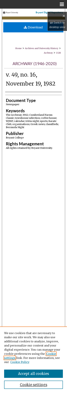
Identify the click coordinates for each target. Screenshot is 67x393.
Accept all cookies (33, 373)
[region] (33, 360)
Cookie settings (33, 384)
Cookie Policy (19, 362)
